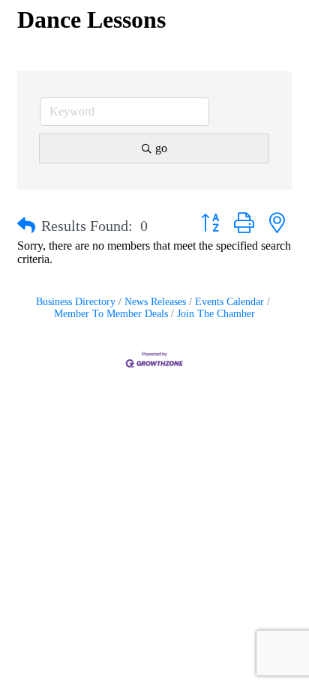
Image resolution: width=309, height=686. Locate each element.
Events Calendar (229, 301)
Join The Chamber (216, 313)
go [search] (161, 148)
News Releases (155, 301)
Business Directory (76, 301)
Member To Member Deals (111, 313)
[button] (26, 225)
